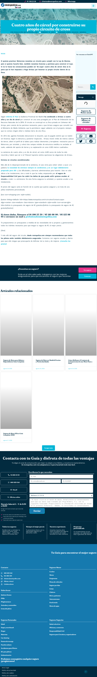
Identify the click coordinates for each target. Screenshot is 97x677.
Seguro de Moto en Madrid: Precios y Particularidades (48, 361)
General (58, 21)
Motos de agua (54, 606)
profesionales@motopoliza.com (41, 216)
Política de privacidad (9, 670)
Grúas (51, 589)
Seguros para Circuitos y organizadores (62, 634)
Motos (51, 575)
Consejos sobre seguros (45, 21)
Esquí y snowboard (7, 627)
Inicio (3, 54)
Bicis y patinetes (55, 596)
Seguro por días (54, 585)
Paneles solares (6, 645)
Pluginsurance (6, 602)
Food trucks (53, 602)
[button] (93, 97)
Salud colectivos (54, 624)
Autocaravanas (54, 599)
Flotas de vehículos (55, 582)
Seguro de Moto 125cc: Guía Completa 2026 (13, 434)
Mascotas (4, 634)
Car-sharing (5, 638)
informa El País (12, 117)
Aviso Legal (5, 668)
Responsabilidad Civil (56, 631)
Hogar (3, 631)
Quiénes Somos (6, 595)
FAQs (3, 598)
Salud (3, 624)
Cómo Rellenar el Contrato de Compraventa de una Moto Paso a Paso (80, 361)
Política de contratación (9, 676)
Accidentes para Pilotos (9, 648)
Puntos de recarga (7, 641)
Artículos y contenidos (8, 605)
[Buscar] (93, 87)
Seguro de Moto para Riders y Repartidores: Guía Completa (13, 361)
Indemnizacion (6, 655)
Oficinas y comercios (56, 627)
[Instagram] (85, 671)
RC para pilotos (6, 652)
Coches (51, 572)
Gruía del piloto (6, 609)
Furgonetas (53, 578)
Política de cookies (8, 673)
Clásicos (52, 592)
